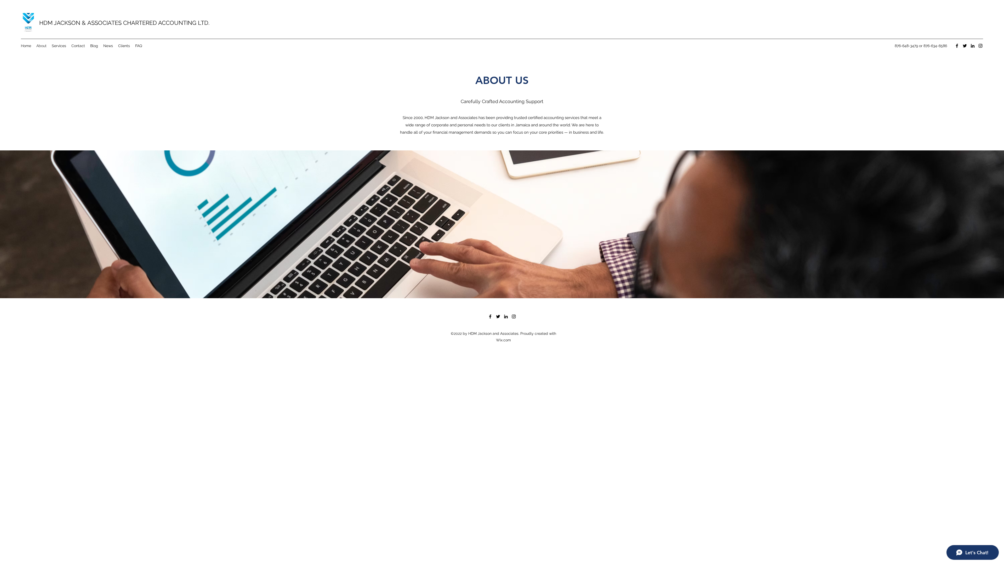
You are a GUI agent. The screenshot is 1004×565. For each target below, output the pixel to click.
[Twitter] (964, 45)
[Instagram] (980, 45)
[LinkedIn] (972, 45)
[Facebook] (957, 45)
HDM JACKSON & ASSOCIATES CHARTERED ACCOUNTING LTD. (124, 22)
